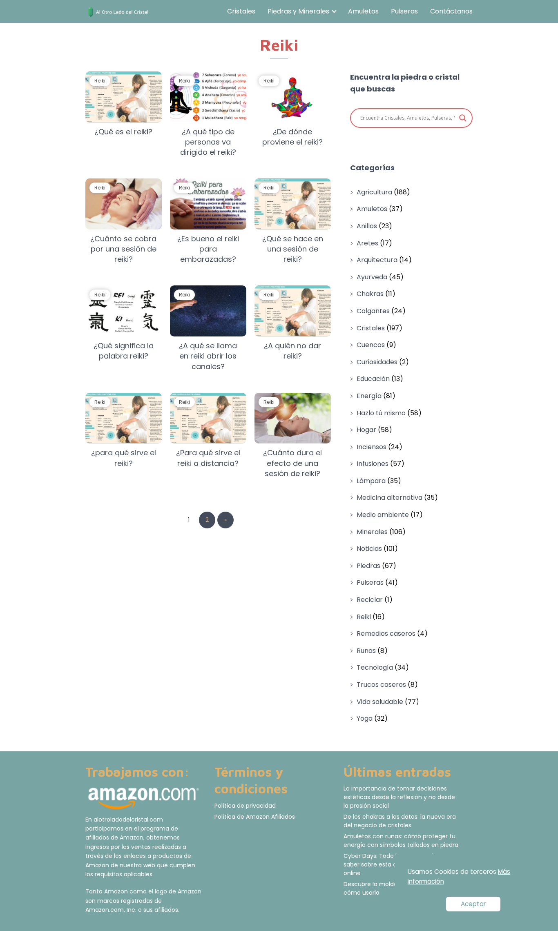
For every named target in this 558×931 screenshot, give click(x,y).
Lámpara (371, 481)
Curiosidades (377, 362)
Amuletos (363, 11)
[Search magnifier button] (463, 118)
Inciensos (371, 447)
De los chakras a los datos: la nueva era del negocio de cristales (400, 821)
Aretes (367, 243)
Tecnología (375, 667)
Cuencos (371, 345)
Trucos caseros (381, 684)
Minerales (372, 532)
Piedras (368, 565)
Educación (373, 378)
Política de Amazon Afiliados (254, 817)
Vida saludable (380, 701)
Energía (369, 396)
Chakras (370, 293)
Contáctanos (451, 11)
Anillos (367, 226)
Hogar (366, 429)
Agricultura (374, 192)
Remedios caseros (386, 633)
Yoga (365, 718)
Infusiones (372, 463)
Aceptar (473, 904)
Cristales (241, 11)
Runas (366, 650)
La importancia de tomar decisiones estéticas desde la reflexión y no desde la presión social (399, 797)
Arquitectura (377, 260)
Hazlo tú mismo (381, 413)
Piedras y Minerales (298, 11)
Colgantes (373, 311)
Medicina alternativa (389, 497)
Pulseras (404, 11)
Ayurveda (372, 277)
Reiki (364, 616)
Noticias (369, 548)
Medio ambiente (383, 514)
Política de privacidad (245, 806)
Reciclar (370, 599)
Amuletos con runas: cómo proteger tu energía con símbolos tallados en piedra (401, 840)
